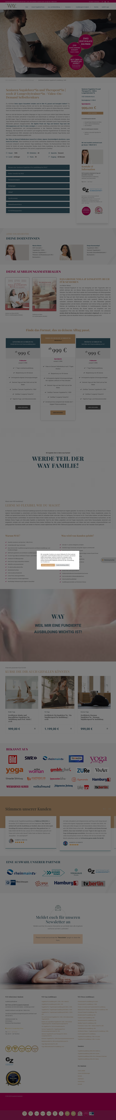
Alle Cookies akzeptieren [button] (48, 565)
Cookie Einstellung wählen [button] (62, 565)
